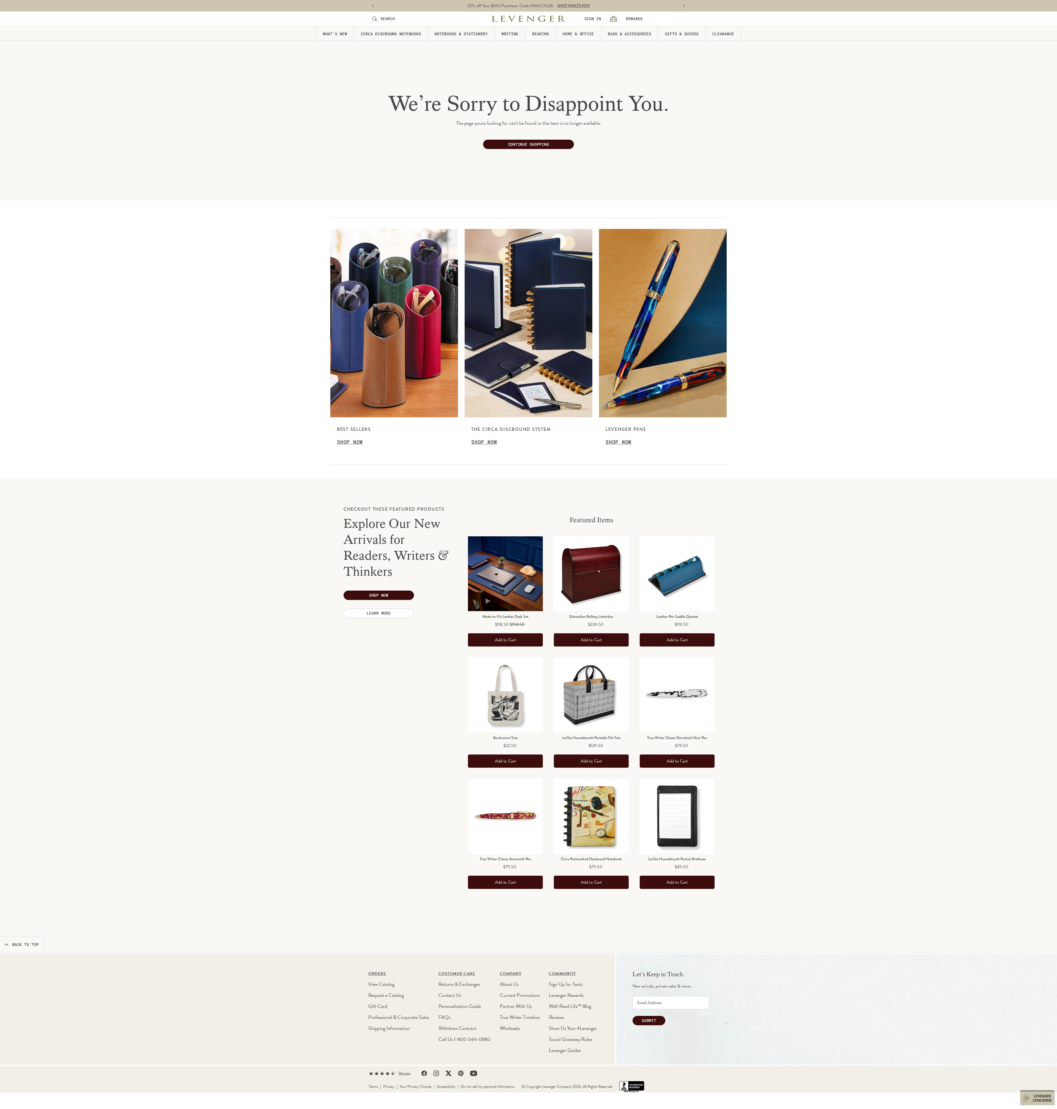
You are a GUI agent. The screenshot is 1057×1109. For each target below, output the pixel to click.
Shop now (378, 595)
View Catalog (381, 984)
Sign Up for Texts (565, 984)
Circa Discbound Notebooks (391, 33)
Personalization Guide (459, 1006)
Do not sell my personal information (488, 1086)
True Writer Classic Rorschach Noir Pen (677, 737)
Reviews (556, 1017)
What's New (335, 33)
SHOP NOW (558, 5)
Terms (373, 1086)
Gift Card (377, 1006)
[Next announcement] (684, 6)
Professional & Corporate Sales (398, 1017)
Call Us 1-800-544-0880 (464, 1039)
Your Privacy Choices (416, 1086)
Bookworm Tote (505, 737)
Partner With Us (516, 1006)
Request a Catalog (386, 995)
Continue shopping (528, 144)
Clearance (723, 33)
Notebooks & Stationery (461, 33)
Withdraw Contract (457, 1028)
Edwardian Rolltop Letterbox (591, 616)
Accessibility (446, 1086)
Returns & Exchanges (459, 984)
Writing (510, 33)
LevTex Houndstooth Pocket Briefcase (677, 858)
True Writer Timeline (520, 1017)
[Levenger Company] (528, 19)
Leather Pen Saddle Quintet (677, 616)
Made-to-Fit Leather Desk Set (505, 616)
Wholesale (510, 1028)
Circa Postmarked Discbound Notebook (591, 858)
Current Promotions (520, 995)
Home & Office (578, 33)
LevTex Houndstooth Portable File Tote (591, 737)
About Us (509, 984)
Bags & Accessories (629, 33)
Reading (540, 33)
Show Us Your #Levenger (573, 1028)
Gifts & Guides (682, 33)
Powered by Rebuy (591, 899)
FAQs (444, 1017)
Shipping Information (389, 1028)
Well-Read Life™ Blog (570, 1006)
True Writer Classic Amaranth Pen (505, 858)
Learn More (379, 613)
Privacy (388, 1086)
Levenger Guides (565, 1050)
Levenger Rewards (566, 995)
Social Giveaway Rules (570, 1039)
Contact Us (449, 995)
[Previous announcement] (373, 6)
